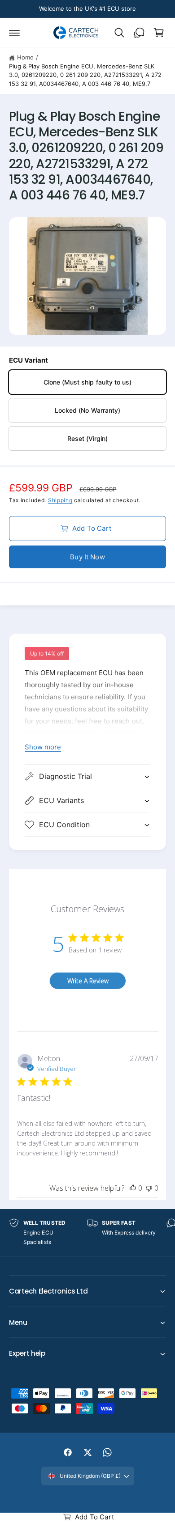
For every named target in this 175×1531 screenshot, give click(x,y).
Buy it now (87, 557)
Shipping (60, 500)
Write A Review (88, 981)
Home (25, 57)
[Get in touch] (139, 32)
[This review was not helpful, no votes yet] (149, 1188)
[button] (14, 32)
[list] (87, 1232)
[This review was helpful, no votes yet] (133, 1188)
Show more (43, 747)
